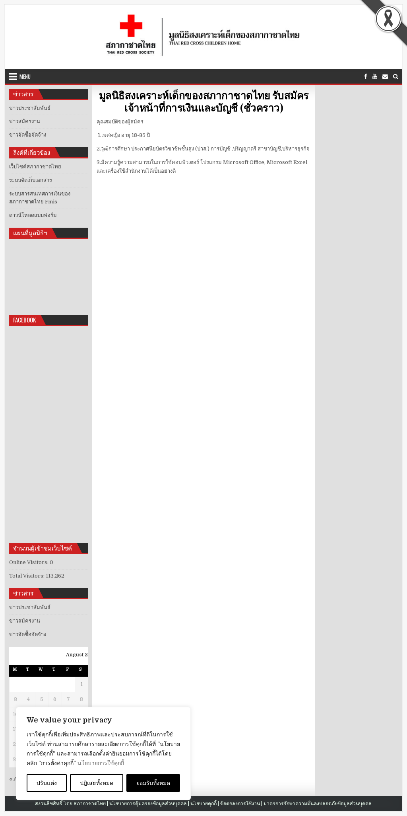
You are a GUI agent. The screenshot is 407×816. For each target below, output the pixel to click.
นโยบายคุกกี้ (203, 803)
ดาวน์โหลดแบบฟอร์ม (33, 215)
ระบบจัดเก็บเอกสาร (30, 180)
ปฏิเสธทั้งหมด (96, 783)
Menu (25, 76)
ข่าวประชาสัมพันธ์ (29, 108)
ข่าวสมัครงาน (24, 121)
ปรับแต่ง (47, 783)
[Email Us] (385, 76)
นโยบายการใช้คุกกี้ (101, 763)
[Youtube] (374, 76)
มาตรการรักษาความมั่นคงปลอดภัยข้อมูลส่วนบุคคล (318, 803)
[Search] (395, 76)
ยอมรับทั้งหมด (153, 783)
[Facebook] (365, 76)
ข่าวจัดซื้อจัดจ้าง (27, 135)
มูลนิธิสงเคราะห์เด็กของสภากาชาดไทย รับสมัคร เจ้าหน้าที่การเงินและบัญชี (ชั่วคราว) (204, 101)
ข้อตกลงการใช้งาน (240, 803)
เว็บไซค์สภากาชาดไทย (35, 167)
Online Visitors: (29, 562)
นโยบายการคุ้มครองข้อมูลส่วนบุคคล (148, 803)
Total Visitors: (27, 576)
